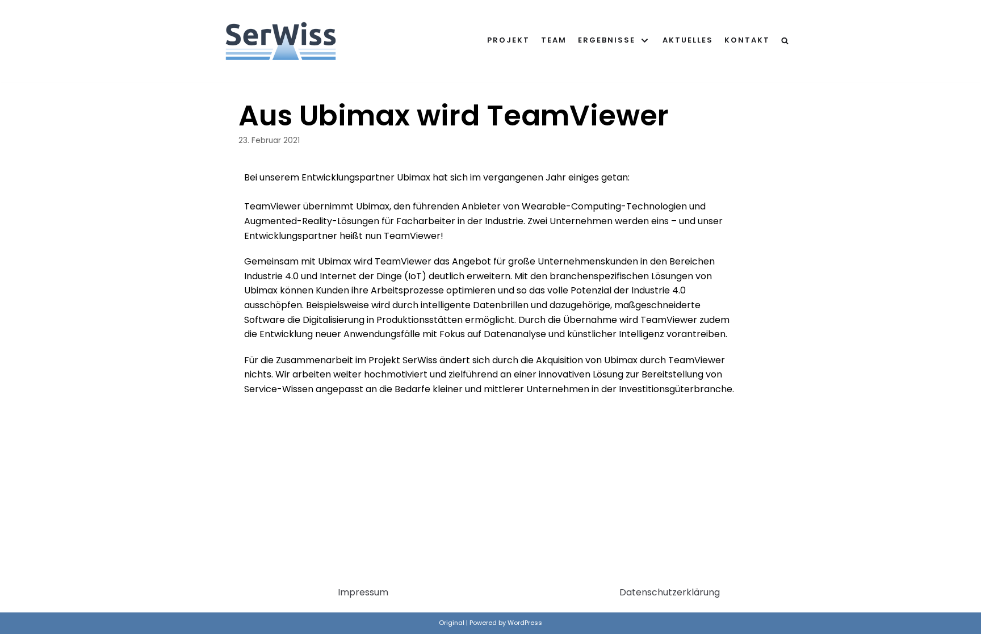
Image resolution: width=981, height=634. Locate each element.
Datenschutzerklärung (669, 592)
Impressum (363, 592)
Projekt (508, 40)
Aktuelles (688, 40)
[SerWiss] (281, 41)
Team (554, 40)
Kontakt (747, 40)
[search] (785, 40)
